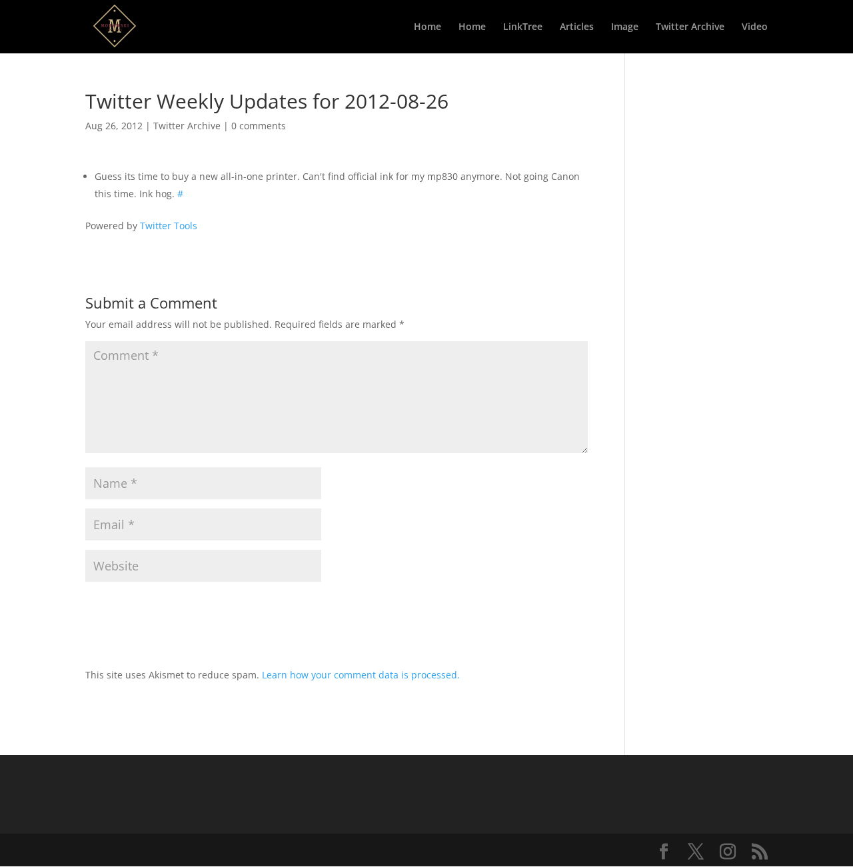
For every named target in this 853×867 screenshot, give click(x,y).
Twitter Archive (690, 27)
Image (624, 27)
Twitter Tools (168, 225)
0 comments (258, 125)
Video (755, 27)
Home (427, 27)
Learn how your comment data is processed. (361, 674)
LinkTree (522, 27)
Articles (577, 27)
